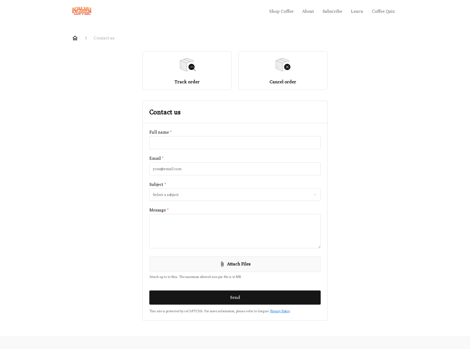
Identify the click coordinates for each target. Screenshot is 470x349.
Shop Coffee (281, 11)
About (308, 11)
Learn (357, 11)
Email (156, 158)
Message (159, 210)
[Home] (75, 38)
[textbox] (235, 142)
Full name (160, 132)
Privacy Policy (280, 311)
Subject (157, 184)
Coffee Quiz (383, 11)
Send (235, 297)
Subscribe (332, 11)
